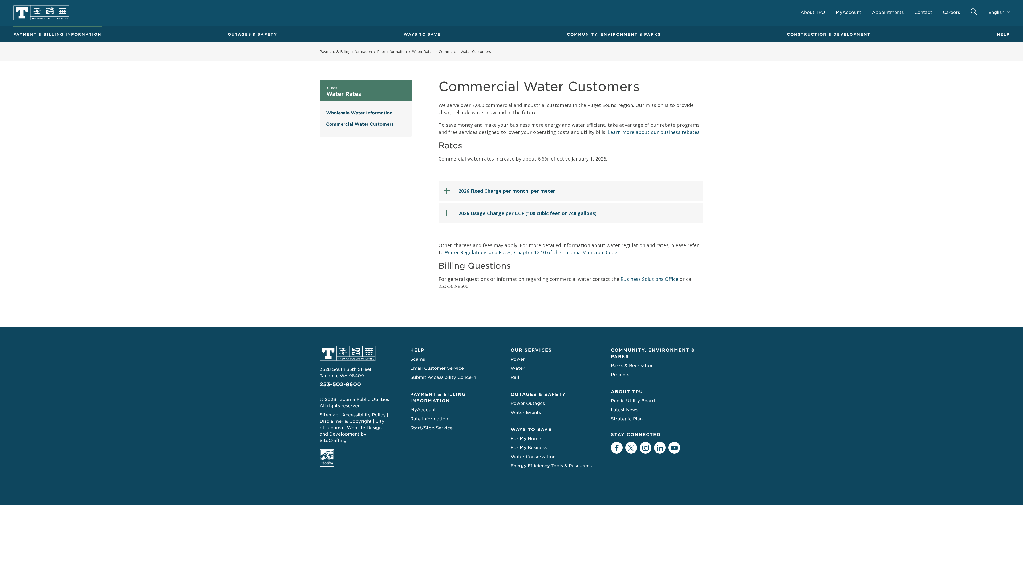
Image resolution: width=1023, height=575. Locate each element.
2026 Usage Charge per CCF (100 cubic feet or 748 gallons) (527, 213)
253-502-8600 (340, 384)
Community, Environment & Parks (614, 34)
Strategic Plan (627, 418)
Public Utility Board (633, 400)
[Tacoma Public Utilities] (41, 12)
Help (1003, 34)
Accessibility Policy (364, 414)
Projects (620, 374)
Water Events (526, 412)
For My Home (526, 438)
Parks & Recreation (632, 365)
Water (518, 368)
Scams (417, 359)
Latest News (624, 409)
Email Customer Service (437, 368)
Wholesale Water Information (359, 113)
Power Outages (528, 403)
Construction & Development (829, 34)
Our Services (531, 350)
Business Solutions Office (649, 279)
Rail (515, 377)
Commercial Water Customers (359, 124)
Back (333, 88)
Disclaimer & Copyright (346, 421)
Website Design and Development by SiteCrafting (351, 434)
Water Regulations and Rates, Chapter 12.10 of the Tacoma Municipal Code (531, 252)
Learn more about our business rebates (654, 132)
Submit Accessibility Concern (443, 377)
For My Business (529, 447)
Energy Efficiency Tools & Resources (551, 465)
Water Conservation (533, 456)
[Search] (974, 12)
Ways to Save (422, 34)
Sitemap (329, 414)
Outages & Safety (252, 34)
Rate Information (429, 418)
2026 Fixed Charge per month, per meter (506, 191)
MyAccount (423, 409)
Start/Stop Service (431, 427)
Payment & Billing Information (57, 34)
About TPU (627, 391)
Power (518, 359)
